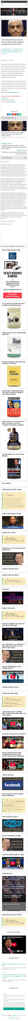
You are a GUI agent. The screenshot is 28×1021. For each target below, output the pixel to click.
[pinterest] (21, 1019)
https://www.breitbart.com (13, 92)
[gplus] (11, 1019)
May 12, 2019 (21, 541)
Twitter (13, 99)
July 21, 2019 (20, 506)
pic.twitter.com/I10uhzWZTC (12, 580)
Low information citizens (11, 904)
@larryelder (17, 700)
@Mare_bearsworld (10, 699)
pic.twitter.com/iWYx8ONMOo (11, 921)
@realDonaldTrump (9, 805)
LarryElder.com (5, 98)
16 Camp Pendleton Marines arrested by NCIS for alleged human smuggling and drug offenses (14, 976)
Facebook (13, 101)
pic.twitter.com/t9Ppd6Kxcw (11, 539)
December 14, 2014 (8, 706)
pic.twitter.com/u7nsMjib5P (10, 703)
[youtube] (19, 1019)
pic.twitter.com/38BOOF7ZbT (11, 615)
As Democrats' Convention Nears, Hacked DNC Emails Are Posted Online (14, 888)
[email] (17, 1019)
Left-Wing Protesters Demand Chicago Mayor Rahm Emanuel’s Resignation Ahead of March (13, 50)
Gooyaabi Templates (14, 1017)
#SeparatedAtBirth (10, 538)
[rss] (15, 1019)
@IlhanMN (10, 495)
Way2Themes (15, 1015)
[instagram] (13, 1019)
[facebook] (8, 1019)
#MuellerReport (20, 801)
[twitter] (6, 1019)
